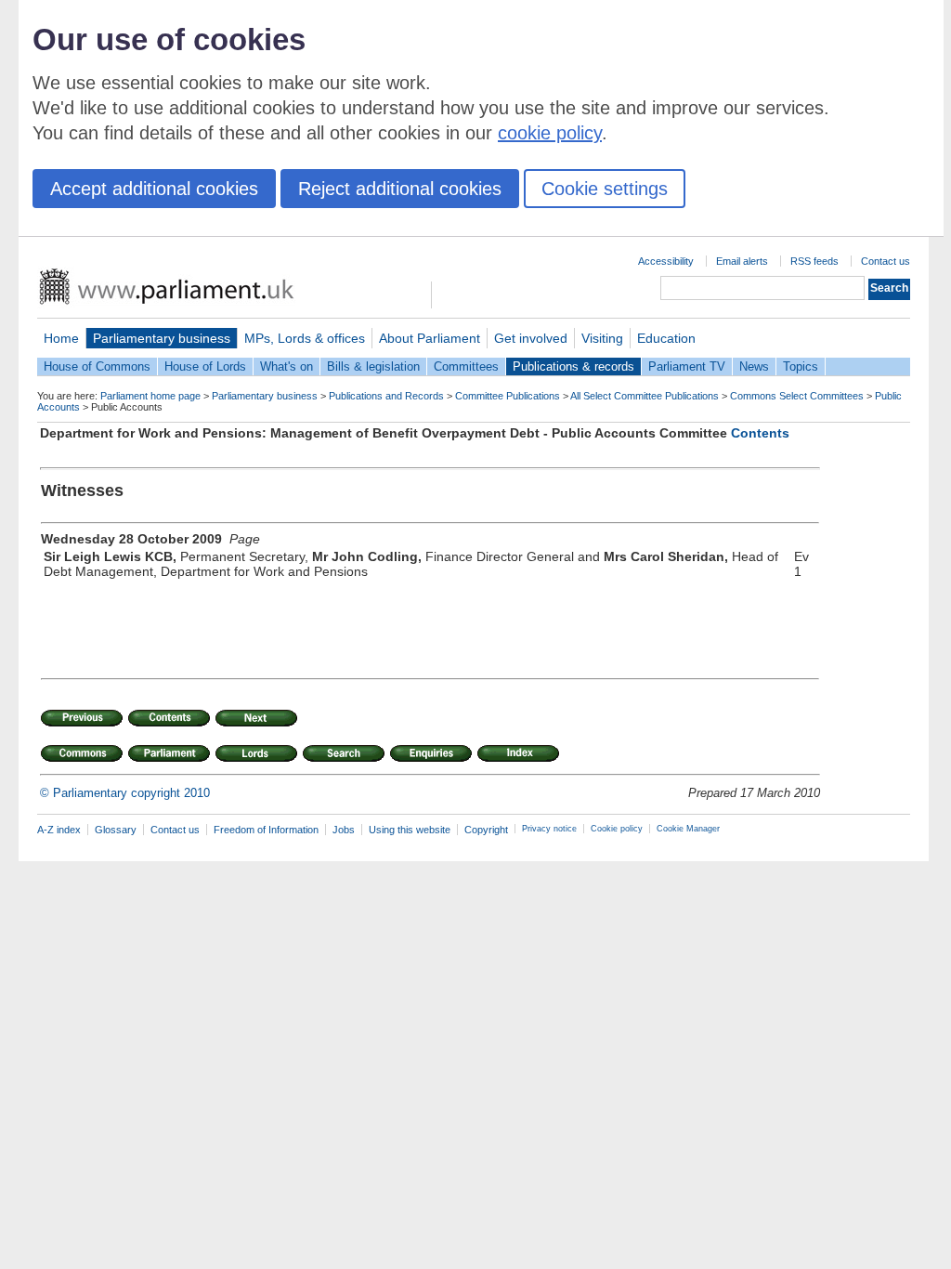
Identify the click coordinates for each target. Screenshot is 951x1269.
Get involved (530, 338)
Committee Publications (507, 395)
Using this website (409, 829)
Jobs (343, 829)
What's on (286, 366)
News (754, 366)
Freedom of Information (266, 829)
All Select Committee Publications (644, 395)
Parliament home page (150, 395)
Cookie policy (617, 828)
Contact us (885, 261)
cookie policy (550, 133)
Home (61, 338)
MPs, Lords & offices (304, 338)
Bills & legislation (373, 366)
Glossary (116, 829)
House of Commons (97, 366)
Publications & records (573, 366)
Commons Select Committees (797, 395)
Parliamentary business (161, 338)
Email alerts (742, 261)
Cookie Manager (688, 828)
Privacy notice (549, 828)
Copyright (486, 829)
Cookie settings (604, 188)
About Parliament (429, 338)
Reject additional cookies (400, 188)
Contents (760, 432)
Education (666, 338)
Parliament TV (686, 366)
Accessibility (666, 261)
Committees (466, 366)
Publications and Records (386, 395)
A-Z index (59, 829)
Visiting (602, 338)
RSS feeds (814, 261)
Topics (800, 366)
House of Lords (205, 366)
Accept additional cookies (154, 188)
